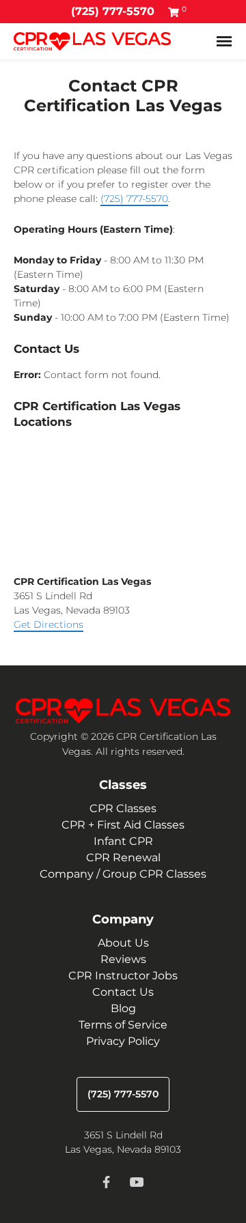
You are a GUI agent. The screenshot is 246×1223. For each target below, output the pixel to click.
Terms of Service (123, 1024)
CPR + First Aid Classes (123, 824)
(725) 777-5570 (112, 11)
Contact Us (123, 991)
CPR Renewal (123, 857)
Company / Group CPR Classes (123, 873)
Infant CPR (123, 841)
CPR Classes (123, 808)
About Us (123, 942)
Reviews (123, 959)
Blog (123, 1008)
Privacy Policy (123, 1041)
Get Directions (48, 624)
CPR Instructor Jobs (123, 975)
